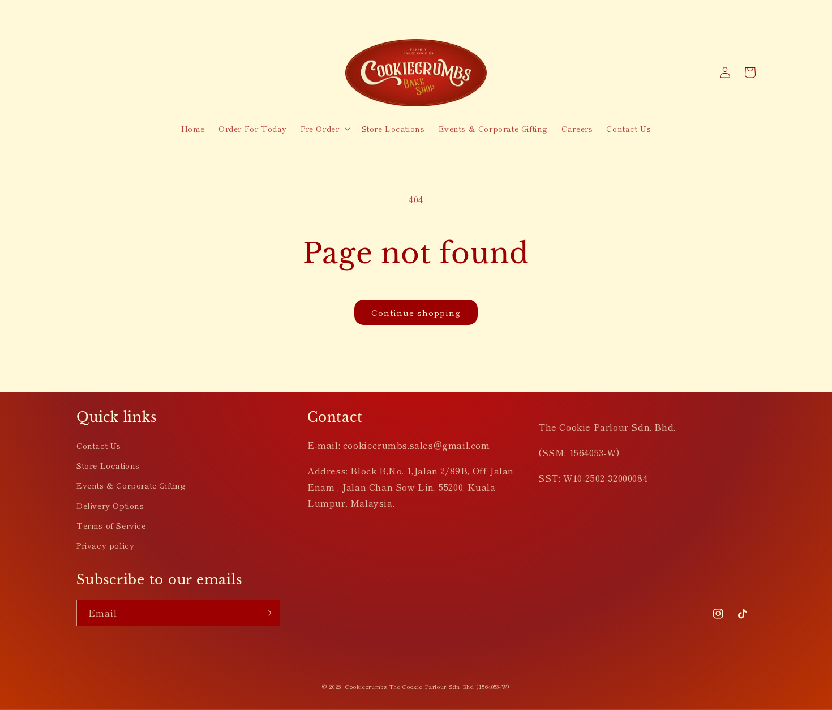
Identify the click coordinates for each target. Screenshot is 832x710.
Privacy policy (105, 545)
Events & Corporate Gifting (131, 485)
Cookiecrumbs (366, 686)
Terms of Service (111, 525)
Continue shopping (416, 312)
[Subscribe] (267, 613)
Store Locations (108, 465)
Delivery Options (110, 505)
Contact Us (98, 445)
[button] (324, 128)
